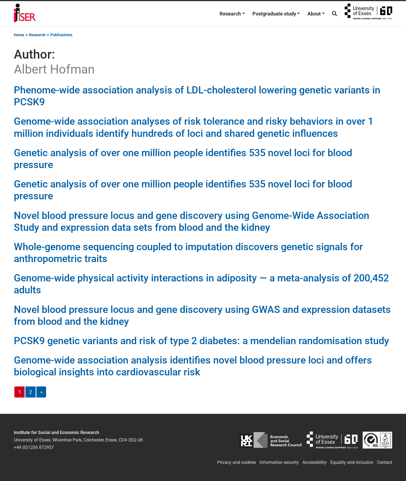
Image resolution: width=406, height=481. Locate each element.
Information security (279, 462)
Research (230, 14)
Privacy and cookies (236, 462)
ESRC (270, 440)
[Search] (334, 14)
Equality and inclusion (351, 462)
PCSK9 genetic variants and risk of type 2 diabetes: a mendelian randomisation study (201, 341)
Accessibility (314, 462)
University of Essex (368, 13)
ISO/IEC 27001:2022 (377, 440)
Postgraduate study (274, 14)
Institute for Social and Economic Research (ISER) (25, 13)
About (314, 14)
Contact (384, 462)
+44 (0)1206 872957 (34, 447)
